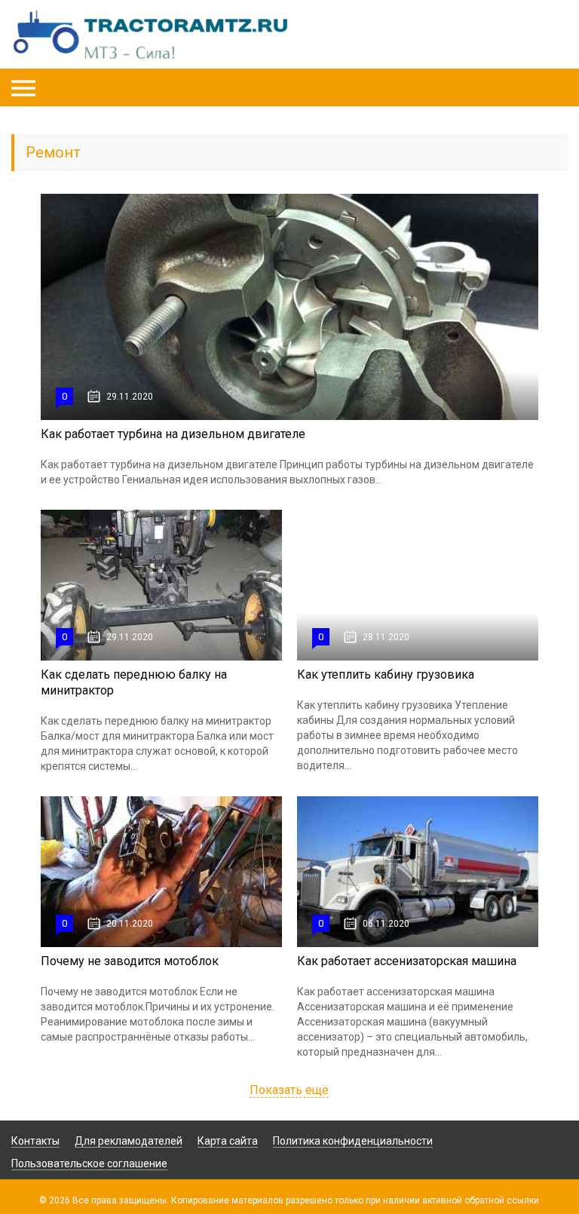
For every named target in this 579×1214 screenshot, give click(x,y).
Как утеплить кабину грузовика (385, 674)
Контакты (35, 1141)
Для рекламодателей (128, 1141)
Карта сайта (228, 1141)
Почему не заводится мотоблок (130, 961)
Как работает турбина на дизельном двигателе (173, 434)
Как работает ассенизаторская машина (406, 961)
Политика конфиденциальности (353, 1141)
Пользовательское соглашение (89, 1163)
